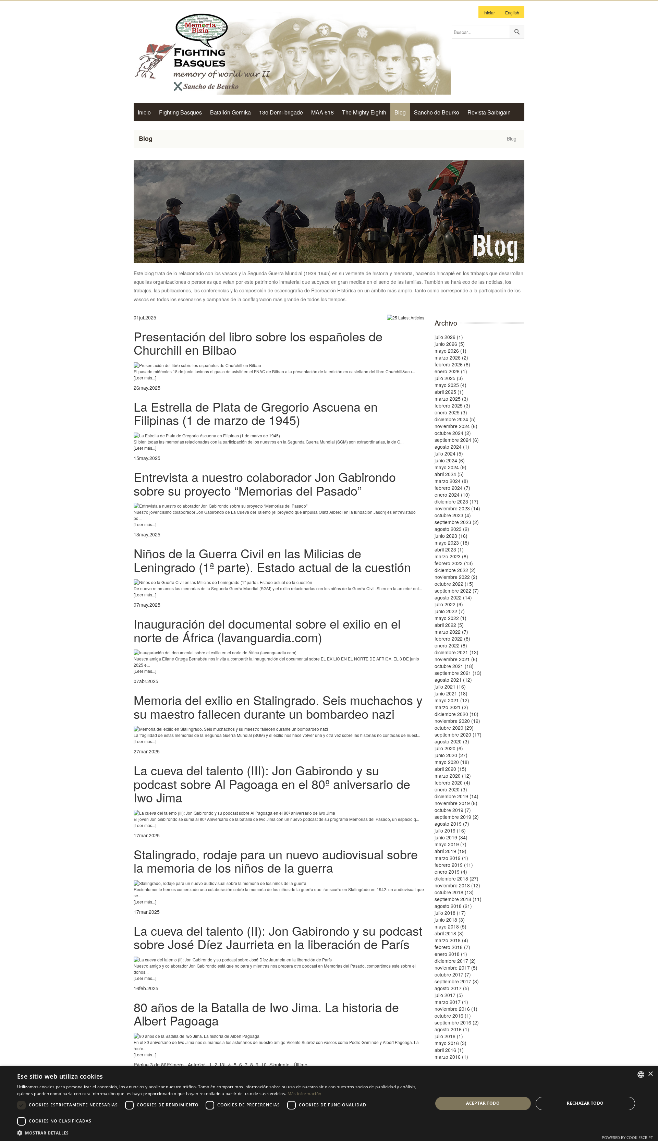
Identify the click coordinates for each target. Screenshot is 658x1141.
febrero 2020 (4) (452, 782)
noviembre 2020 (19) (457, 720)
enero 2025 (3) (451, 412)
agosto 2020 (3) (452, 741)
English (512, 12)
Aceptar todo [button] (483, 1103)
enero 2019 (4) (451, 871)
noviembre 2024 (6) (456, 426)
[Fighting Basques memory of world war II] (292, 52)
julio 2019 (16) (450, 830)
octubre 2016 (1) (453, 1015)
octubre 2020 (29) (454, 727)
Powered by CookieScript (627, 1137)
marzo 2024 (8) (451, 480)
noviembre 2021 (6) (456, 659)
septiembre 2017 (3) (457, 981)
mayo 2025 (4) (450, 384)
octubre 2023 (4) (453, 515)
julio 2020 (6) (449, 748)
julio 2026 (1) (449, 336)
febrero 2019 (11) (454, 864)
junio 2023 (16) (451, 535)
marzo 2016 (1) (451, 1056)
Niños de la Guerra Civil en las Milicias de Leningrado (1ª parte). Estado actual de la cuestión (272, 559)
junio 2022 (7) (450, 611)
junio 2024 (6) (450, 460)
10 (264, 1064)
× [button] (650, 1074)
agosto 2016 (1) (452, 1029)
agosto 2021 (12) (453, 679)
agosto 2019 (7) (452, 823)
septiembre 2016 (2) (457, 1022)
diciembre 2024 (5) (455, 419)
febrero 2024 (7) (452, 487)
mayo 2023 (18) (452, 542)
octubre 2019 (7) (453, 809)
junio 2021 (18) (451, 693)
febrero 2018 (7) (452, 947)
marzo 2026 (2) (451, 357)
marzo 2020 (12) (453, 775)
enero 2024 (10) (452, 494)
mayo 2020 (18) (452, 761)
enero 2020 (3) (451, 789)
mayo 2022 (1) (450, 618)
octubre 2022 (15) (454, 583)
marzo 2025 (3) (451, 398)
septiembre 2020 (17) (458, 734)
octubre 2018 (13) (454, 892)
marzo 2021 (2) (451, 707)
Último (300, 1064)
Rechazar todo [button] (585, 1103)
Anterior (196, 1064)
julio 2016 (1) (449, 1036)
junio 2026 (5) (450, 343)
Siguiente (279, 1064)
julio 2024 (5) (449, 453)
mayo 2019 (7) (450, 844)
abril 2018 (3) (449, 933)
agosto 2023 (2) (452, 528)
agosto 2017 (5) (452, 988)
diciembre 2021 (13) (456, 652)
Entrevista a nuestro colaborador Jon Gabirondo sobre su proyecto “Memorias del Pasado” (265, 483)
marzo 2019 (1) (451, 857)
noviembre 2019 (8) (456, 803)
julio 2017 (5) (449, 995)
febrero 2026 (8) (452, 364)
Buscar (517, 31)
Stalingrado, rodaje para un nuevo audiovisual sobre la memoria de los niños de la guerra (276, 860)
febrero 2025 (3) (452, 405)
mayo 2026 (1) (450, 350)
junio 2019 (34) (451, 837)
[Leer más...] (145, 377)
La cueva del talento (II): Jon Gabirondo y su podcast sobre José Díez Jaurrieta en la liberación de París (278, 937)
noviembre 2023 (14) (457, 508)
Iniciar (489, 12)
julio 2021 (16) (450, 686)
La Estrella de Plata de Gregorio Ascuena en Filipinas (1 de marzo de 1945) (256, 413)
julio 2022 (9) (449, 604)
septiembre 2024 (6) (457, 439)
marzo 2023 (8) (451, 556)
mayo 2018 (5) (450, 926)
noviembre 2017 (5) (456, 967)
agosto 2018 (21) (453, 905)
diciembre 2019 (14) (456, 796)
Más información (304, 1093)
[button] (219, 1132)
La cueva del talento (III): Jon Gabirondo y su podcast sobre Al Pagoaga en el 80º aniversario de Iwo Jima (272, 783)
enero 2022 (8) (451, 645)
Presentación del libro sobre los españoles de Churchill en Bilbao (258, 343)
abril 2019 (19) (450, 851)
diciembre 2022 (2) (455, 570)
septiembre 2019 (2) (457, 816)
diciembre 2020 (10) (456, 714)
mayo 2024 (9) (450, 467)
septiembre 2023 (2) (457, 522)
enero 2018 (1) (451, 953)
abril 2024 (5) (449, 474)
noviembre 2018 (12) (457, 885)
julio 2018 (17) (450, 912)
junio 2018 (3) (450, 919)
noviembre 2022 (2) (456, 576)
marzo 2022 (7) (451, 631)
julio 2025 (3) (449, 378)
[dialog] (329, 1103)
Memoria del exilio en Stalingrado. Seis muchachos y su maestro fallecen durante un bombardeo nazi (278, 706)
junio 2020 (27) (451, 755)
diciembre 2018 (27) (456, 878)
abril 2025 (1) (449, 391)
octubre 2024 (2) (453, 432)
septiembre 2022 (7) (457, 590)
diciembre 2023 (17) (456, 501)
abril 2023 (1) (449, 549)
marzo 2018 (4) (451, 940)
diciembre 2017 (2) (455, 960)
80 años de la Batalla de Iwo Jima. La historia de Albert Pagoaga (266, 1013)
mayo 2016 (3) (450, 1043)
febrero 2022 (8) (452, 638)
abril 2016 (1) (449, 1049)
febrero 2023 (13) (454, 563)
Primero (175, 1064)
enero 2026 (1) (451, 371)
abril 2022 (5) (449, 624)
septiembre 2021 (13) (458, 672)
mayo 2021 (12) (452, 700)
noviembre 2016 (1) (456, 1008)
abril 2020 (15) (450, 768)
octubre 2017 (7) (453, 974)
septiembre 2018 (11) (458, 899)
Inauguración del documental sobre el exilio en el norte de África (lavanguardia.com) (267, 630)
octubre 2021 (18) (454, 666)
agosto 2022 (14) (453, 597)
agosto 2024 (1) (452, 446)
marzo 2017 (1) (451, 1001)
